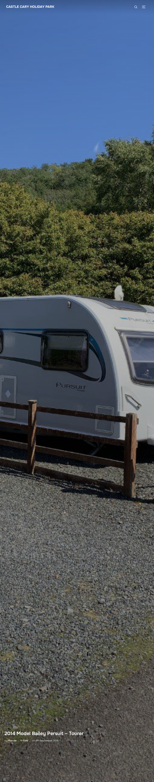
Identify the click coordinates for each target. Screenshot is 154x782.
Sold (25, 740)
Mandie (12, 740)
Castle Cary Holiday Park (30, 7)
